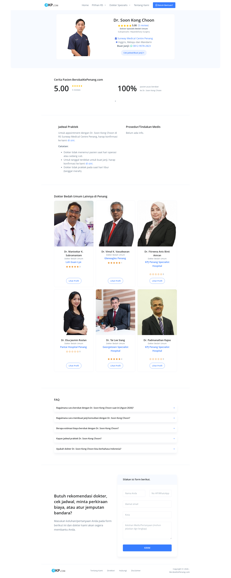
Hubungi (123, 570)
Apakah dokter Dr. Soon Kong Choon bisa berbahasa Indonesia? (115, 448)
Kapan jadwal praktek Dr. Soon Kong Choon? (115, 438)
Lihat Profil (74, 281)
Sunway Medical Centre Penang (135, 38)
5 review (143, 25)
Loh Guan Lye (73, 262)
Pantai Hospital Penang (73, 347)
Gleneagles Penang (115, 258)
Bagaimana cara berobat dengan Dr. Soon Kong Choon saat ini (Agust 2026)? (115, 407)
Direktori (111, 570)
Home (85, 5)
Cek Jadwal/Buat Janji (133, 52)
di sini (71, 140)
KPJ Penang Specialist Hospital (157, 263)
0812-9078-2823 (142, 45)
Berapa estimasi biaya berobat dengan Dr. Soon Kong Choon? (115, 428)
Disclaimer (136, 570)
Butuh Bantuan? (165, 5)
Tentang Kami (141, 5)
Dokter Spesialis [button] (118, 5)
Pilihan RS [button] (97, 5)
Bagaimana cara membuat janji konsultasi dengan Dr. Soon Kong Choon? (115, 418)
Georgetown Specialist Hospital (115, 348)
